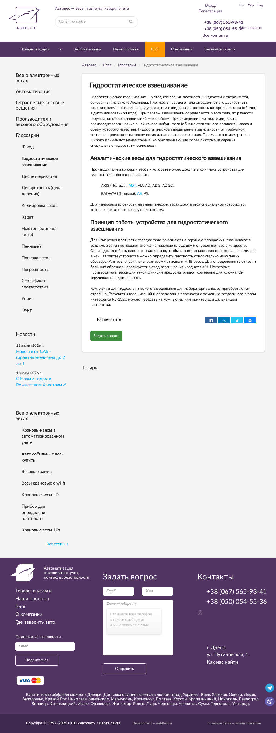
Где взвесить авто (219, 49)
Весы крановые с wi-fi (43, 483)
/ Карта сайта (107, 723)
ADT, (133, 185)
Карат (27, 217)
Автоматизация (87, 49)
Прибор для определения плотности (34, 512)
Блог (155, 49)
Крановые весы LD (40, 495)
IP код (28, 147)
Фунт (27, 310)
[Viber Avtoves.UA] (270, 701)
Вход (210, 6)
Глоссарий (27, 135)
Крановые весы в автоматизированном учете (43, 436)
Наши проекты (126, 49)
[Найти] (131, 21)
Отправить (124, 669)
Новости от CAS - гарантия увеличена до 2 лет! (40, 357)
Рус (242, 5)
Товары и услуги (35, 49)
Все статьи (56, 544)
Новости (25, 334)
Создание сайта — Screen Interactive (234, 723)
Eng (260, 5)
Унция (28, 298)
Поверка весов (36, 258)
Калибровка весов (39, 205)
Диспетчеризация (39, 176)
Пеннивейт (32, 246)
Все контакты (215, 35)
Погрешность (35, 269)
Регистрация (210, 11)
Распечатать (109, 319)
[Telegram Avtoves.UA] (270, 688)
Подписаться (36, 660)
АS (139, 194)
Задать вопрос (106, 336)
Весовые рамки (37, 471)
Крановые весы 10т (41, 530)
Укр (251, 5)
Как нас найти (222, 662)
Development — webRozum (152, 723)
